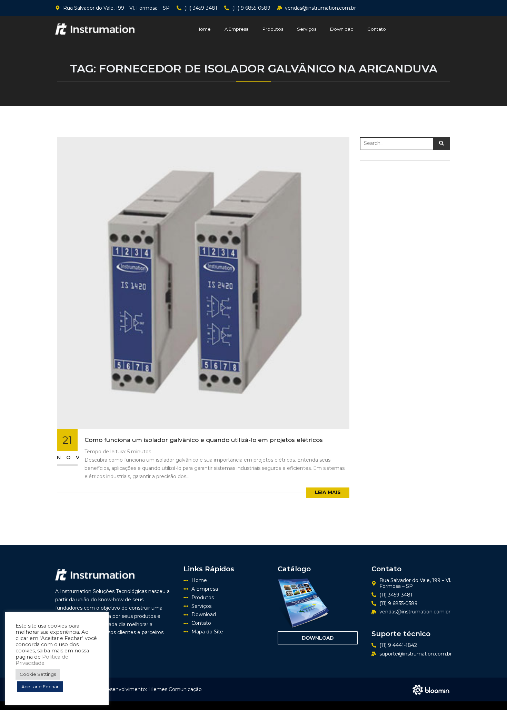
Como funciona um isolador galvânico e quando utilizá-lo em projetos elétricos (203, 439)
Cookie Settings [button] (38, 674)
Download (342, 29)
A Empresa (237, 29)
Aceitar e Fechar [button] (40, 686)
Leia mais (328, 492)
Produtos (272, 29)
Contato (376, 29)
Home (204, 29)
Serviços (306, 29)
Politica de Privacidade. (42, 660)
